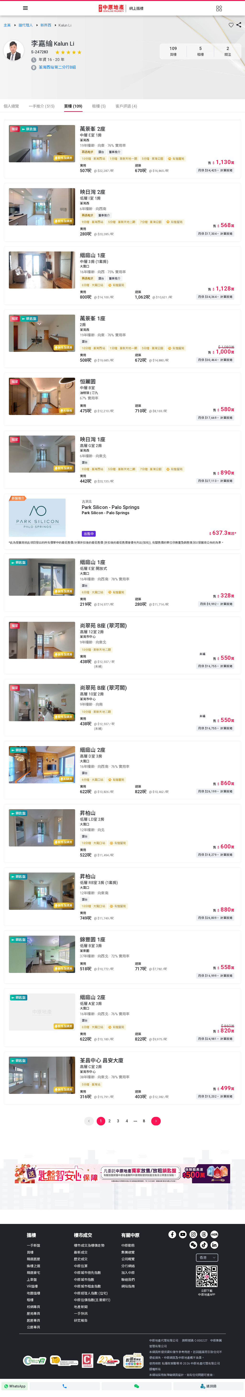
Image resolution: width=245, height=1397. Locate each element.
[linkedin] (214, 1245)
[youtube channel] (183, 1234)
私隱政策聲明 (170, 1363)
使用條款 (155, 1363)
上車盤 (32, 1280)
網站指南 (128, 1286)
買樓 (30, 1252)
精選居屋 (33, 1259)
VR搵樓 (32, 1286)
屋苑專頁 (33, 1313)
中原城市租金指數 (87, 1286)
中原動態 (128, 1245)
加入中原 (128, 1273)
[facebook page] (172, 1234)
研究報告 (81, 1320)
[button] (231, 25)
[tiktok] (204, 1245)
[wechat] (193, 1245)
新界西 (46, 25)
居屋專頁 (33, 1320)
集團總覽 (128, 1252)
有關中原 (130, 1235)
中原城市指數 (84, 1280)
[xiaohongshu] (214, 1234)
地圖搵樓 (33, 1293)
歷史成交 (81, 1259)
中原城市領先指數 (87, 1273)
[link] (8, 25)
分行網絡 (128, 1266)
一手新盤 (33, 1245)
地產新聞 (81, 1307)
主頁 (8, 25)
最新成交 (81, 1252)
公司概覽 (128, 1259)
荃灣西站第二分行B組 (57, 67)
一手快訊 (81, 1313)
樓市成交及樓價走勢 (89, 1245)
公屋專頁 (33, 1327)
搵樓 (31, 1235)
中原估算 (81, 1266)
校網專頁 (33, 1307)
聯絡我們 (128, 1280)
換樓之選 (33, 1266)
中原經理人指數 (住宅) (91, 1293)
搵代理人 (26, 25)
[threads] (204, 1234)
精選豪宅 (33, 1273)
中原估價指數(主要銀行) (92, 1300)
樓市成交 (83, 1235)
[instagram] (193, 1234)
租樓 (30, 1300)
